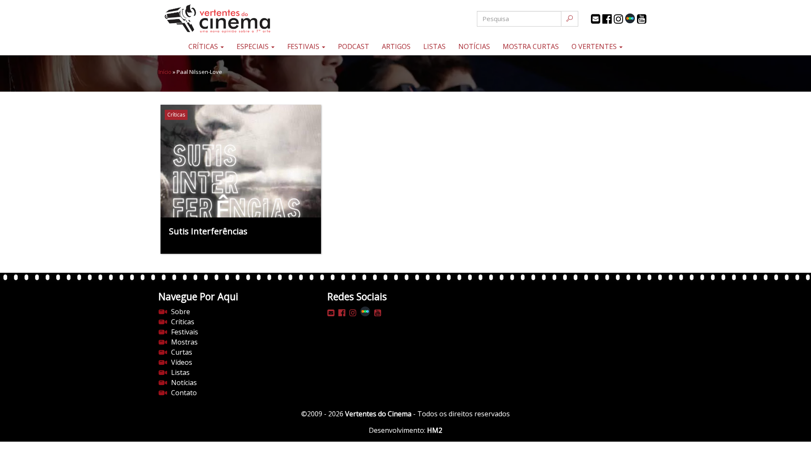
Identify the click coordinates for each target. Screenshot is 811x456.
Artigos (396, 46)
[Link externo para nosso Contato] (595, 19)
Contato (184, 392)
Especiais (253, 46)
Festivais (304, 46)
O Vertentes (595, 46)
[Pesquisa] (569, 19)
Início (164, 72)
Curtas (181, 352)
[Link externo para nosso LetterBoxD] (630, 18)
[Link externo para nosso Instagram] (618, 19)
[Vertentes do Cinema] (241, 19)
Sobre (180, 311)
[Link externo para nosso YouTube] (641, 19)
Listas (434, 46)
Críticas (204, 46)
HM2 (434, 430)
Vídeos (181, 362)
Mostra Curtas (531, 46)
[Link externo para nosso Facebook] (607, 19)
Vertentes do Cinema (378, 413)
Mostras (184, 342)
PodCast (353, 46)
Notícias (474, 46)
